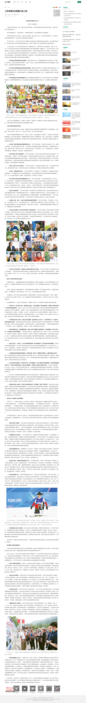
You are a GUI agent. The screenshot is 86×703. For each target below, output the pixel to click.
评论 (18, 2)
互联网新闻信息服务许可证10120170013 (45, 697)
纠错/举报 (34, 697)
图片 (22, 2)
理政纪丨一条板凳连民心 (69, 11)
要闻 (14, 2)
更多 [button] (30, 2)
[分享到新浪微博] (54, 7)
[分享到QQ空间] (58, 7)
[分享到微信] (53, 7)
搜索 (79, 2)
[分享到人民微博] (56, 7)
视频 (26, 2)
